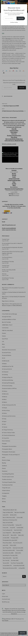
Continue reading (14, 22)
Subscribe (20, 18)
